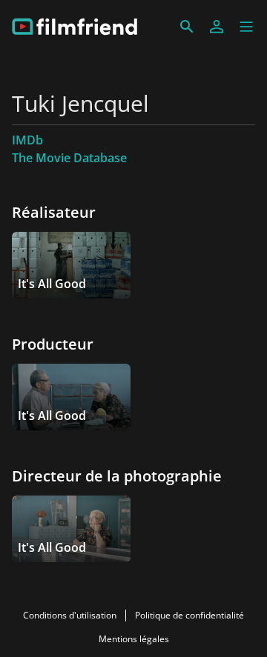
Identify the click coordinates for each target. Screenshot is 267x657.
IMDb (27, 140)
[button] (246, 26)
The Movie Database (69, 158)
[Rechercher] (187, 26)
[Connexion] (216, 26)
